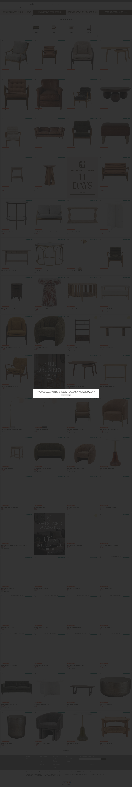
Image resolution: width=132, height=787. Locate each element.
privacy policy (57, 392)
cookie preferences (88, 392)
